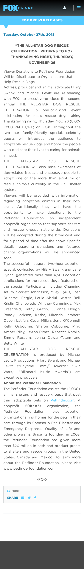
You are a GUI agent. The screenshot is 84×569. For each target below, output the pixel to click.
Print (15, 490)
